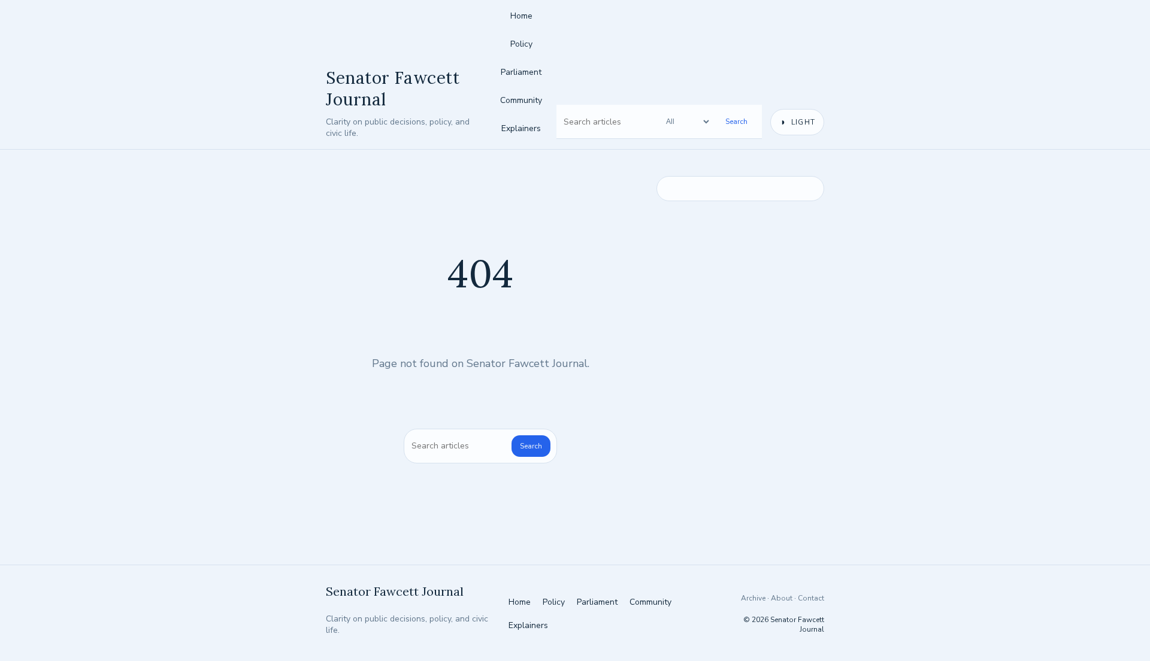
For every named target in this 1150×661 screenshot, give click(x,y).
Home (521, 16)
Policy (521, 44)
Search (736, 121)
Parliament (521, 72)
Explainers (521, 128)
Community (521, 100)
